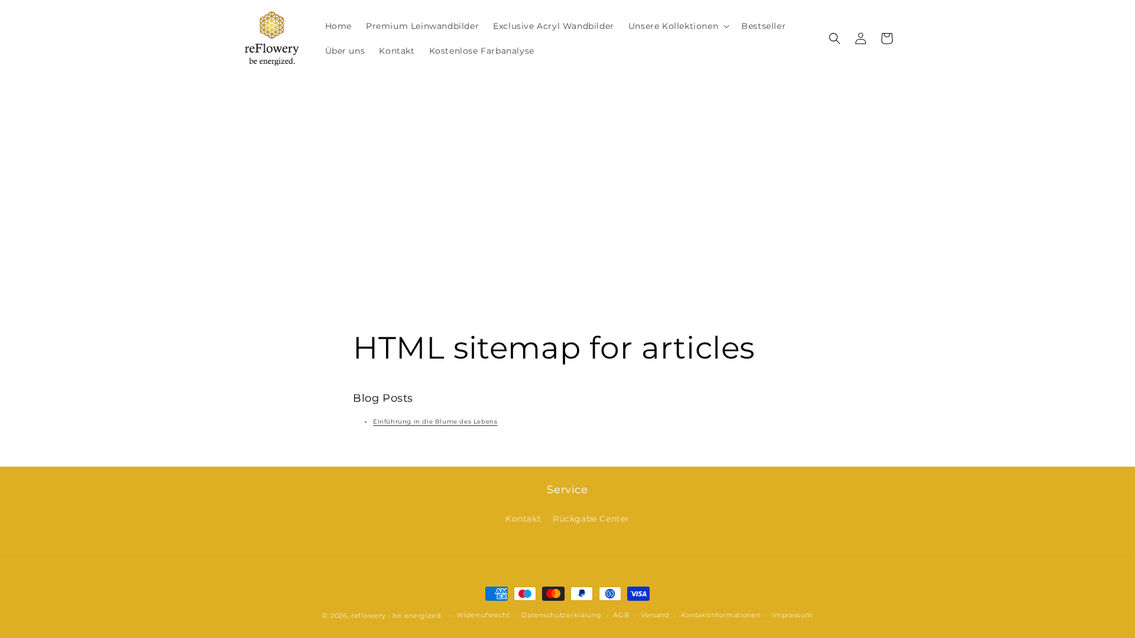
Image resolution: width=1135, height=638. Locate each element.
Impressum (792, 615)
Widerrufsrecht (483, 615)
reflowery (368, 615)
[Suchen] (835, 38)
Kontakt (523, 518)
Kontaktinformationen (721, 615)
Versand (655, 615)
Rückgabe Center (591, 518)
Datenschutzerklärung (561, 615)
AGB (621, 615)
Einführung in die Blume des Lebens (435, 421)
